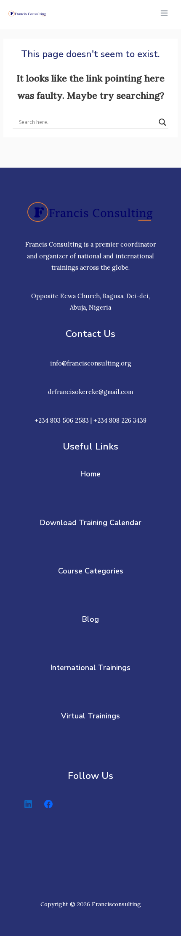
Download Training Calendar (90, 523)
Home (90, 474)
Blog (90, 619)
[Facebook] (48, 804)
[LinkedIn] (28, 804)
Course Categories (90, 571)
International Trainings (90, 668)
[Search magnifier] (162, 122)
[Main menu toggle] (164, 13)
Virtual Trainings (90, 716)
